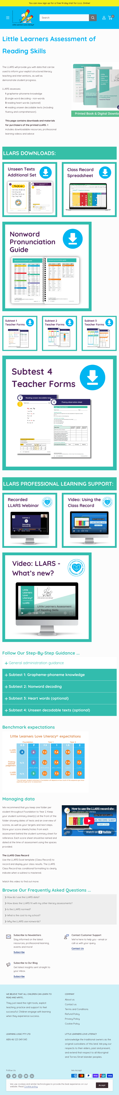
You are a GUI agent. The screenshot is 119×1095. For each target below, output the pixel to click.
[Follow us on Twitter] (14, 1076)
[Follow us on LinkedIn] (32, 1076)
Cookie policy (31, 1086)
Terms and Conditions (76, 1009)
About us (70, 999)
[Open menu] (7, 17)
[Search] (93, 17)
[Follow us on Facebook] (8, 1076)
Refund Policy (72, 1014)
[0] (110, 18)
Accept (102, 1085)
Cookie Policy (72, 1023)
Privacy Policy (72, 1018)
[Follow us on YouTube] (26, 1076)
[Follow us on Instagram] (20, 1076)
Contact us (71, 1004)
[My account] (104, 17)
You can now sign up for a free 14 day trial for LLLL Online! (59, 3)
